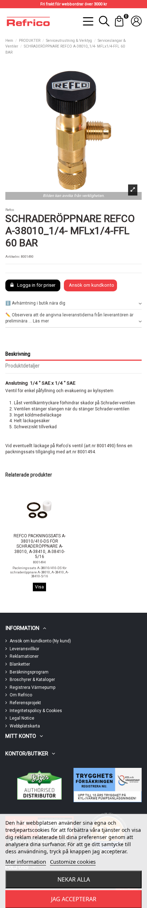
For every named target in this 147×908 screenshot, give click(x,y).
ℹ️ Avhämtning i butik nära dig (35, 303)
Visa (39, 586)
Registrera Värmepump (32, 687)
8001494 (39, 562)
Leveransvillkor (24, 648)
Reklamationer (24, 656)
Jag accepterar (73, 899)
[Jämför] (34, 529)
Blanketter (20, 664)
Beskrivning (17, 354)
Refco (9, 210)
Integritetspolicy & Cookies (36, 710)
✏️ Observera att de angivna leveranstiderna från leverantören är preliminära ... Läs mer (69, 318)
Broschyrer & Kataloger (32, 679)
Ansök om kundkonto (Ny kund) (40, 640)
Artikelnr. (12, 256)
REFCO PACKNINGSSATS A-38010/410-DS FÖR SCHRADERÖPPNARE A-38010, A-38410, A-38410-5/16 (40, 546)
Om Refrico (21, 694)
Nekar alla (73, 879)
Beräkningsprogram (29, 672)
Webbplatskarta (25, 726)
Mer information (25, 861)
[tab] (73, 304)
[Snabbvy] (44, 529)
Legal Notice (22, 718)
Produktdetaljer (22, 366)
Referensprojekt (25, 702)
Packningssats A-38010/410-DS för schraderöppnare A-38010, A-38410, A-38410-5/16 (39, 572)
